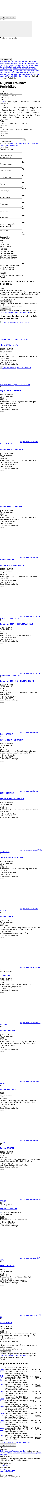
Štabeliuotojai (34, 65)
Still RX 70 (1, 1378)
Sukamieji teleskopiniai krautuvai (19, 71)
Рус (4, 1447)
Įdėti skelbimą (6, 302)
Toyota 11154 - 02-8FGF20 (12, 449)
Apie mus (3, 1442)
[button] (21, 48)
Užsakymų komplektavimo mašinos (17, 73)
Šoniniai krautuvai (19, 72)
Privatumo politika (18, 1451)
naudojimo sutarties (21, 312)
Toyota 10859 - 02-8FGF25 (12, 799)
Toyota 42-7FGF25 (8, 1089)
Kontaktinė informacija (21, 1442)
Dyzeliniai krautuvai (7, 65)
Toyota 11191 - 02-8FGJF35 (12, 506)
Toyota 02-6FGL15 (8, 1209)
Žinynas (10, 1442)
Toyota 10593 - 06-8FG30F (12, 565)
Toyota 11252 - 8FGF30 (10, 390)
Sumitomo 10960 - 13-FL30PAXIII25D (17, 681)
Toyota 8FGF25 (7, 916)
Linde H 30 (2, 1370)
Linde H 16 (2, 1429)
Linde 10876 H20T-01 (10, 345)
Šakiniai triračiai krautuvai (9, 67)
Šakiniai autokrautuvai (27, 67)
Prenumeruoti (6, 308)
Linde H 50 (2, 1400)
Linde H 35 (2, 1392)
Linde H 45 (2, 1436)
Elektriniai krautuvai (22, 65)
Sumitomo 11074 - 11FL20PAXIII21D (16, 624)
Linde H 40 (2, 1414)
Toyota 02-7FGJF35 (9, 1030)
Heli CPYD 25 (6, 1323)
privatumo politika (6, 312)
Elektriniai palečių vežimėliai (10, 69)
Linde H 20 (2, 1421)
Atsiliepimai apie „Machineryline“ (20, 1453)
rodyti (3, 273)
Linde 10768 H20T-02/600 (11, 857)
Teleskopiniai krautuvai (29, 63)
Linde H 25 (2, 1385)
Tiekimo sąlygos (6, 1451)
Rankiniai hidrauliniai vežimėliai (18, 76)
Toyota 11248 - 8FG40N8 (11, 740)
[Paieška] (16, 29)
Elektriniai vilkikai (24, 74)
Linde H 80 (2, 1407)
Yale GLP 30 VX (7, 1266)
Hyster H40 (5, 975)
